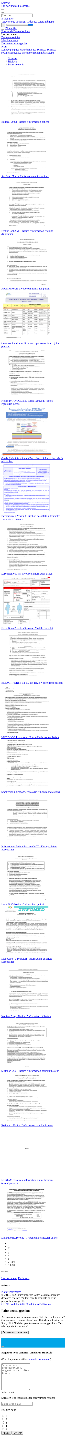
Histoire (49, 52)
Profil (4, 46)
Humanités (39, 52)
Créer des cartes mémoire (40, 21)
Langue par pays (10, 49)
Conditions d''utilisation (38, 1304)
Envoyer (18, 1433)
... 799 (11, 1261)
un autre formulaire (39, 1359)
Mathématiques (28, 49)
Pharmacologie (16, 64)
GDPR (5, 1304)
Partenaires (15, 1291)
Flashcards (23, 5)
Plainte (5, 1291)
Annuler (6, 1433)
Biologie (12, 61)
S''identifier (7, 18)
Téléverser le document (14, 21)
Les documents (9, 5)
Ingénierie (27, 52)
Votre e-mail (7, 1392)
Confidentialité (17, 1304)
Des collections (21, 31)
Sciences (41, 49)
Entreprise (15, 52)
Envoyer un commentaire (15, 1332)
